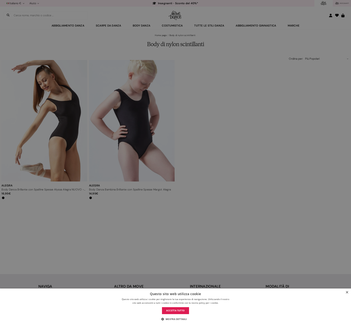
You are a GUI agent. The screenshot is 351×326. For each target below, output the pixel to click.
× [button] (347, 292)
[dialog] (175, 307)
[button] (175, 319)
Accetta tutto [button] (175, 310)
